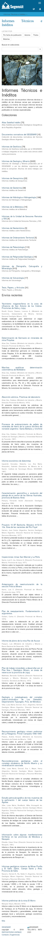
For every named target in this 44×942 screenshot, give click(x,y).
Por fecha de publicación (12, 35)
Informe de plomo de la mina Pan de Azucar (21, 640)
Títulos (35, 35)
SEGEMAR (6, 927)
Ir (40, 49)
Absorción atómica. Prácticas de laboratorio (21, 396)
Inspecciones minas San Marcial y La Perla (21, 556)
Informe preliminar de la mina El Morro (18, 900)
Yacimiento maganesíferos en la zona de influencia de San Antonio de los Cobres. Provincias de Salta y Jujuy (22, 305)
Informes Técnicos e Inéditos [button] (15, 14)
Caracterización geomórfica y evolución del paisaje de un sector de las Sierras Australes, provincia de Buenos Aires (22, 495)
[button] (34, 9)
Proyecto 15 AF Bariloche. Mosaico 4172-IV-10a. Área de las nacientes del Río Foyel (22, 525)
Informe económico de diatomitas (16, 460)
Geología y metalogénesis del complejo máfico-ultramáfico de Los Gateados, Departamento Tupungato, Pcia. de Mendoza (22, 699)
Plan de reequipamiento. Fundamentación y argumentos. (22, 612)
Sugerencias (15, 934)
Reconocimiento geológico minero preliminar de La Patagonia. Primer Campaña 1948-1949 (22, 732)
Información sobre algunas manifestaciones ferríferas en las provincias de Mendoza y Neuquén (22, 836)
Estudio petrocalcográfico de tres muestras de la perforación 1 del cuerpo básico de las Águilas (22, 800)
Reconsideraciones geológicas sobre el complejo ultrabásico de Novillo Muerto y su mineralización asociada (22, 763)
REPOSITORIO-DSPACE (12, 932)
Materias (6, 39)
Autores (27, 35)
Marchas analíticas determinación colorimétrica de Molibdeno (22, 368)
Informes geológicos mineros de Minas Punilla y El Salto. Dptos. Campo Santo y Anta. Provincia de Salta (22, 868)
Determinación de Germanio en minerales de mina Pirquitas (22, 339)
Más (3, 920)
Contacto (5, 934)
